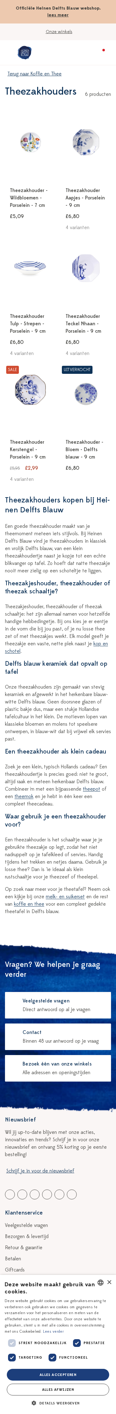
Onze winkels (59, 31)
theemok (24, 796)
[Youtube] (22, 1194)
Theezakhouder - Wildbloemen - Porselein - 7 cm (29, 197)
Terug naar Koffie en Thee (34, 74)
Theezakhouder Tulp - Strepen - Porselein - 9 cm (27, 323)
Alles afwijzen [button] (58, 1389)
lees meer (58, 15)
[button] (57, 1403)
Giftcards (15, 1270)
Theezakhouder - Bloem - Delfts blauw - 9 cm (84, 449)
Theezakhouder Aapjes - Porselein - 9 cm (85, 197)
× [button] (109, 1282)
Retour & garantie (23, 1248)
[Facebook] (10, 1194)
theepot (91, 789)
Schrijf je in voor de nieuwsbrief (40, 1171)
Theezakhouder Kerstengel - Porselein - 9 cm (27, 449)
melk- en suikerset (65, 897)
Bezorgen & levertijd (27, 1236)
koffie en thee (29, 904)
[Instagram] (72, 1194)
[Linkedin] (35, 1194)
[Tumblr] (47, 1194)
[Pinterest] (59, 1194)
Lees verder (53, 1331)
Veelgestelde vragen (26, 1225)
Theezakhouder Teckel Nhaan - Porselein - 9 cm (83, 323)
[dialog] (58, 1344)
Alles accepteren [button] (58, 1374)
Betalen (13, 1259)
